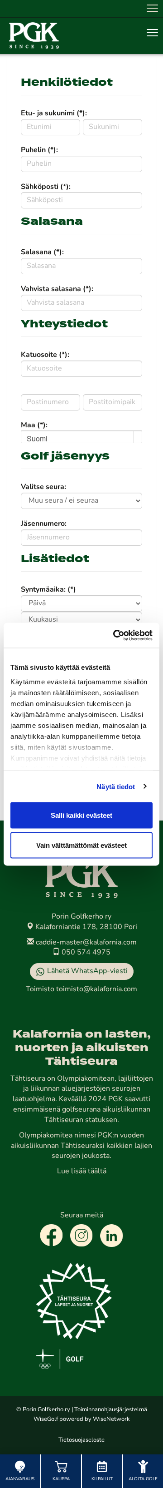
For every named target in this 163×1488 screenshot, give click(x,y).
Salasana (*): (42, 252)
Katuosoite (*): (45, 355)
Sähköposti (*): (46, 187)
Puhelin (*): (39, 150)
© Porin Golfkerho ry (43, 1410)
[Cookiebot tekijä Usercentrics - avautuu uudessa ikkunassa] (115, 635)
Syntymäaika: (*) (48, 589)
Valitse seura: (43, 487)
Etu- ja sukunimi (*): (54, 113)
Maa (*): (34, 425)
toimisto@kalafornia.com (96, 989)
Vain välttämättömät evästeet (81, 845)
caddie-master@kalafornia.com (85, 942)
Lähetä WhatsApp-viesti (87, 971)
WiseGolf (46, 1419)
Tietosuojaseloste (81, 1440)
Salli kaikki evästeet (81, 815)
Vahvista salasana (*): (57, 289)
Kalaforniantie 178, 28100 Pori (85, 927)
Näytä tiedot (115, 786)
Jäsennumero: (44, 524)
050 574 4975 (85, 952)
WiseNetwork (111, 1419)
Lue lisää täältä (81, 1171)
